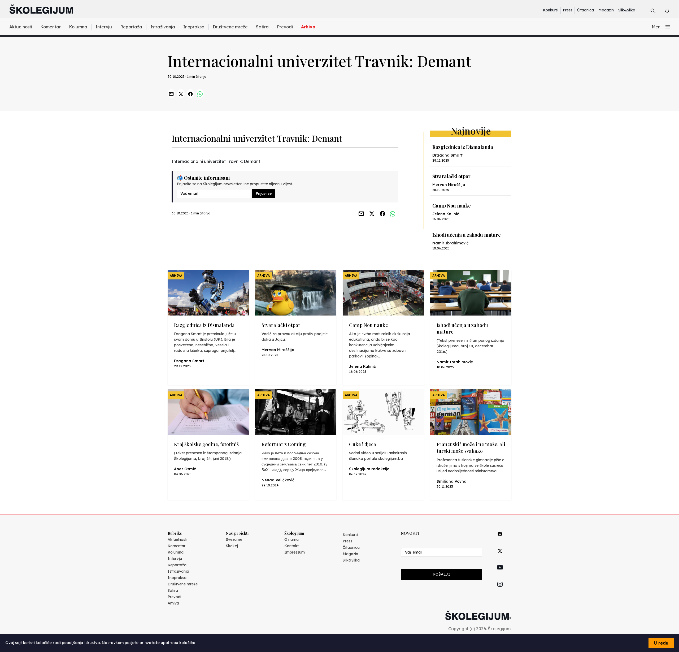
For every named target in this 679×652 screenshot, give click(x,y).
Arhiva (308, 26)
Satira (262, 26)
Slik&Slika (626, 10)
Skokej (232, 545)
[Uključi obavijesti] (672, 10)
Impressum (294, 552)
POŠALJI (441, 574)
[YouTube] (500, 573)
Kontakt (291, 545)
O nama (291, 539)
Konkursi (550, 10)
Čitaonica (585, 10)
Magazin (606, 10)
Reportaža (131, 26)
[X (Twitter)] (500, 557)
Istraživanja (162, 26)
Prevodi (285, 26)
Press (567, 10)
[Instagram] (500, 590)
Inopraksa (193, 26)
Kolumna (78, 26)
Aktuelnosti (20, 26)
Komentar (50, 26)
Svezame (234, 539)
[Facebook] (500, 540)
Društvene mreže (230, 26)
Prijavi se (264, 193)
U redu (661, 643)
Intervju (103, 26)
